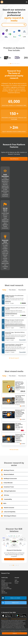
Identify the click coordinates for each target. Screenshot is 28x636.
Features (3, 580)
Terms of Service (18, 631)
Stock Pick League (5, 587)
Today (4, 290)
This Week (12, 290)
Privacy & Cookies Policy (8, 631)
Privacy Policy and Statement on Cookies (19, 618)
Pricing (2, 581)
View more (14, 559)
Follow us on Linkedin (15, 598)
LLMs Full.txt (4, 593)
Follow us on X (15, 602)
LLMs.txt (3, 591)
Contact (16, 583)
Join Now (17, 581)
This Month (22, 290)
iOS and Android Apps (6, 588)
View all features (14, 159)
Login (16, 580)
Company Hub (4, 585)
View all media (14, 449)
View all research (14, 358)
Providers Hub (4, 584)
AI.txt (2, 590)
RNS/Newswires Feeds (6, 583)
